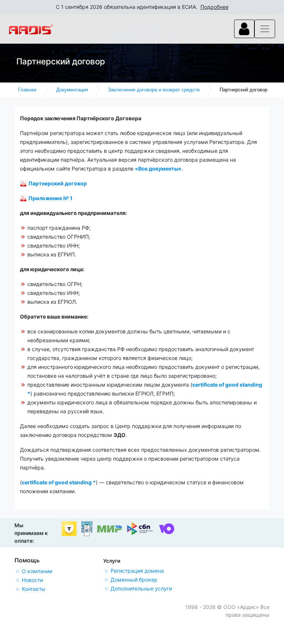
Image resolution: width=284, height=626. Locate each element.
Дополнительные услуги (141, 588)
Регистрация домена (137, 571)
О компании (37, 571)
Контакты (33, 589)
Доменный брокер (134, 579)
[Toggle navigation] (244, 29)
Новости (32, 580)
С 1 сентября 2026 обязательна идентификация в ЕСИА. (142, 7)
